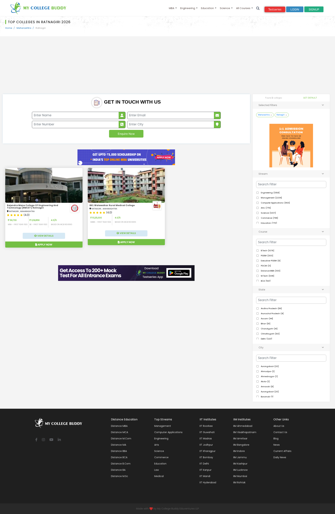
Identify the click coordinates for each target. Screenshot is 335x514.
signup (314, 9)
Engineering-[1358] (270, 192)
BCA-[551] (265, 280)
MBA (171, 8)
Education (207, 8)
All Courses (243, 8)
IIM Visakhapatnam (244, 432)
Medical (159, 476)
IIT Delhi (204, 463)
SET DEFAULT (310, 97)
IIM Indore (239, 451)
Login (295, 9)
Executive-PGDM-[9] (270, 260)
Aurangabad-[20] (269, 366)
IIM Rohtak (239, 482)
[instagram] (43, 440)
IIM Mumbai (240, 476)
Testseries (274, 9)
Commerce (161, 457)
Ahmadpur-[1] (267, 371)
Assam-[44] (266, 318)
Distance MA (118, 445)
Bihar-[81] (265, 323)
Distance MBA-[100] (270, 270)
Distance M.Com (121, 438)
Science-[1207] (268, 212)
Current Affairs (282, 451)
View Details (45, 235)
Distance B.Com (121, 463)
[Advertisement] (167, 68)
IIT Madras (206, 438)
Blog (275, 438)
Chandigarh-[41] (268, 328)
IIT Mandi (205, 476)
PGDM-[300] (266, 255)
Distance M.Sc (119, 476)
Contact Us (280, 432)
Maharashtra (24, 28)
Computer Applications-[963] (275, 202)
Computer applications (168, 432)
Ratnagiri (281, 115)
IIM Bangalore (241, 445)
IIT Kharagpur (207, 451)
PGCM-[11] (265, 265)
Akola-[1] (265, 381)
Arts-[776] (265, 207)
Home (8, 28)
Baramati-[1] (266, 396)
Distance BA (118, 470)
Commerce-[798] (269, 218)
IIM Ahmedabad (242, 426)
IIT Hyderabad (208, 482)
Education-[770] (268, 223)
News (276, 445)
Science (225, 8)
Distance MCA (119, 432)
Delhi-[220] (266, 338)
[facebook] (36, 440)
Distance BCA (119, 457)
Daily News (279, 457)
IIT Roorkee (206, 426)
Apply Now (44, 244)
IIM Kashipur (240, 463)
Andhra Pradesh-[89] (271, 308)
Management (162, 426)
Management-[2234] (271, 197)
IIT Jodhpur (206, 445)
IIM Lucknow (240, 470)
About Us (278, 426)
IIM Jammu (240, 457)
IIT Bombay (206, 457)
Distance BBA (119, 451)
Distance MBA (119, 426)
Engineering (187, 8)
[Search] (258, 8)
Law (156, 470)
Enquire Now (126, 133)
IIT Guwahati (207, 432)
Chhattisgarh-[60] (270, 333)
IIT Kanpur (205, 470)
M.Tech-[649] (267, 275)
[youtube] (51, 440)
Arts (156, 445)
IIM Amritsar (240, 438)
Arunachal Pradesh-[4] (272, 313)
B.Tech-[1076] (267, 250)
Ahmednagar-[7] (269, 376)
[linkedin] (59, 440)
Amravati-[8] (267, 386)
